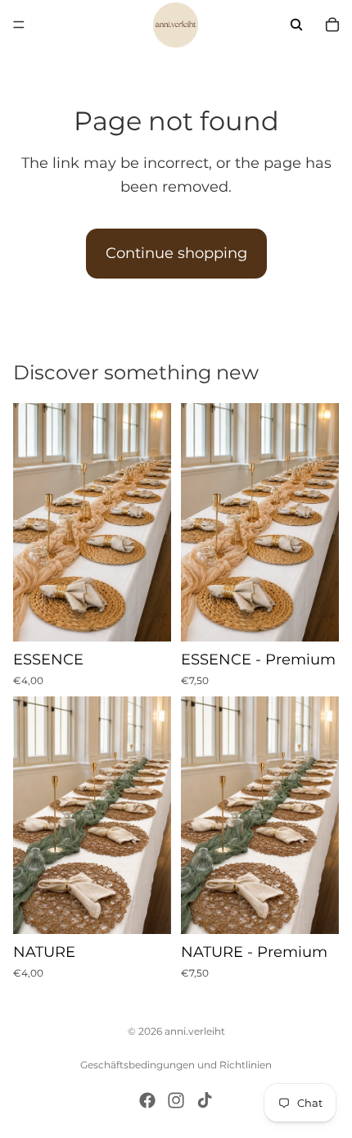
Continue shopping (176, 253)
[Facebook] (147, 1100)
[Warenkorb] (332, 25)
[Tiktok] (204, 1100)
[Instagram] (176, 1100)
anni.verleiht (195, 1031)
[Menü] (19, 24)
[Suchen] (296, 25)
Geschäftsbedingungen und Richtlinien (176, 1065)
